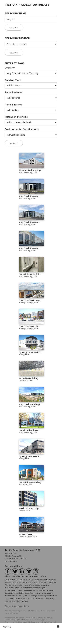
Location (10, 67)
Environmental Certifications (22, 129)
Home (7, 626)
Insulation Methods (16, 116)
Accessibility (23, 606)
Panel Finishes (13, 104)
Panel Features (13, 92)
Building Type (13, 80)
